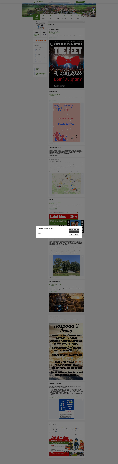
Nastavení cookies (74, 234)
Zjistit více (39, 233)
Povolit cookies (74, 229)
